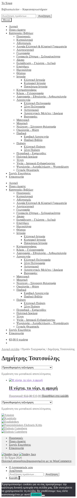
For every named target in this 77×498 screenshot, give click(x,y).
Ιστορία (20, 76)
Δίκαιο (20, 59)
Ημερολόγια (23, 69)
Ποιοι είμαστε (17, 29)
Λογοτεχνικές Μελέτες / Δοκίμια (43, 113)
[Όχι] (43, 495)
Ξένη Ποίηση (32, 150)
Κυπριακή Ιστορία (35, 83)
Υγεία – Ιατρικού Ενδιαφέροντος (35, 163)
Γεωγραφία (23, 53)
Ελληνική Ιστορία (34, 79)
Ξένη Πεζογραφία (34, 106)
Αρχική (13, 26)
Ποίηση (21, 143)
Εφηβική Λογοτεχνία (36, 136)
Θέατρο (21, 73)
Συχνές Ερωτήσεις (20, 173)
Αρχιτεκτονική (25, 49)
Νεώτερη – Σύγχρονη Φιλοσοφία (36, 126)
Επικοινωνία (16, 176)
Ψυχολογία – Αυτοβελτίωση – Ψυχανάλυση (42, 166)
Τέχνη (20, 160)
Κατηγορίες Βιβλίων (21, 33)
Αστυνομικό (31, 109)
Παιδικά (21, 133)
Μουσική (21, 123)
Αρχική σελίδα (10, 349)
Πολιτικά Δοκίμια (26, 156)
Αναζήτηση (44, 16)
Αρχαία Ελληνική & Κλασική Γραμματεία (41, 46)
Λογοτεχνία (23, 99)
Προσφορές (23, 36)
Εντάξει (36, 494)
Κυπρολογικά (24, 39)
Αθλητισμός (23, 43)
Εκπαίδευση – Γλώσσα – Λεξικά (36, 63)
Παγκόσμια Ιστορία (35, 86)
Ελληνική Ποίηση (34, 146)
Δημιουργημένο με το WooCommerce (48, 461)
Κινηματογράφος (26, 89)
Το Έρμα (6, 3)
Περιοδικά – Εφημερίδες (31, 153)
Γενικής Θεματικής (27, 170)
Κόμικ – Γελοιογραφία (30, 93)
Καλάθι (14, 477)
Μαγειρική (22, 119)
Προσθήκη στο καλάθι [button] (55, 395)
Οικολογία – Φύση (27, 130)
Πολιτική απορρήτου (13, 461)
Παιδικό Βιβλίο (33, 140)
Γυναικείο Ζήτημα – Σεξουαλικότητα (38, 56)
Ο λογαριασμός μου (21, 467)
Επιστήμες (22, 66)
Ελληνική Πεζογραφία (37, 103)
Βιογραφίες (30, 116)
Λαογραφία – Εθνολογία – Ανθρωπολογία (41, 96)
